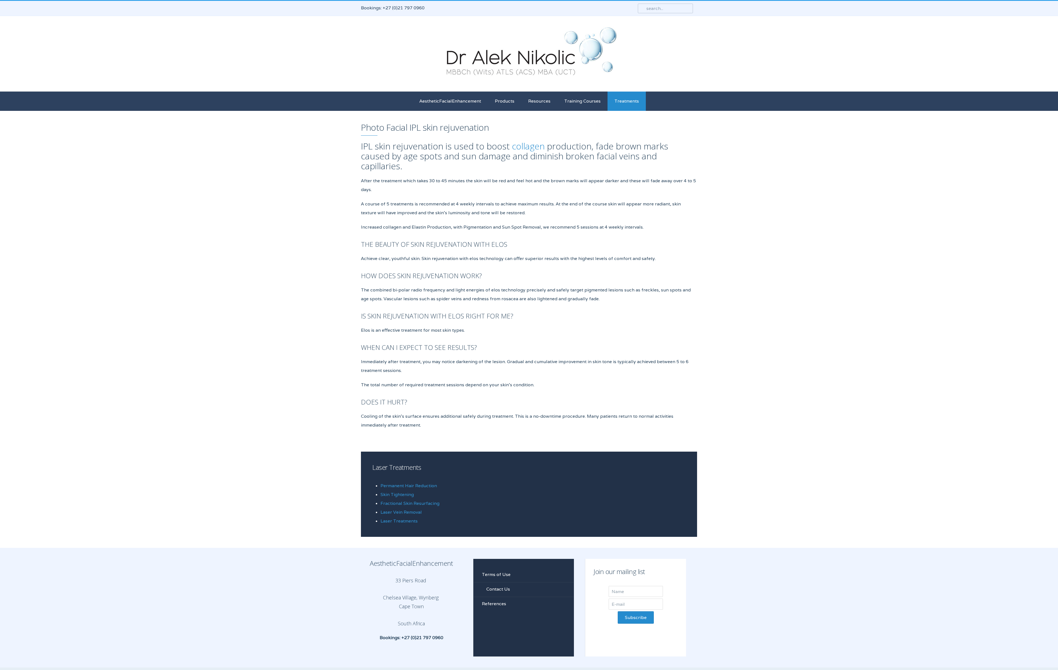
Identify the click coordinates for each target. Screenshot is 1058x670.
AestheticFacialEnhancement (450, 101)
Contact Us (497, 589)
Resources (539, 101)
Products (504, 101)
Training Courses (582, 101)
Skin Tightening (397, 494)
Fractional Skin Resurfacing (409, 503)
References (494, 604)
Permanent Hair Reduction (408, 486)
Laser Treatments (399, 521)
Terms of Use (496, 574)
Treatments (626, 101)
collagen (528, 146)
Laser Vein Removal (401, 512)
